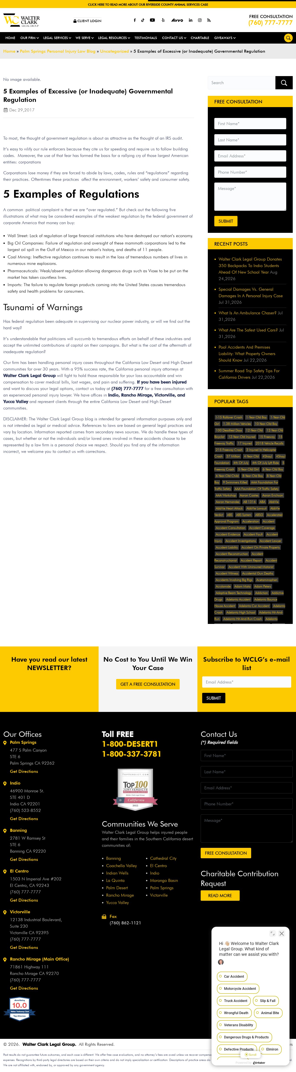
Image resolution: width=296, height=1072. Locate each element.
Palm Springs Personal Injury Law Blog (58, 51)
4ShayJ (267, 456)
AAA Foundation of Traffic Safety (256, 489)
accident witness (227, 573)
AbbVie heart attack (229, 508)
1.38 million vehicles (237, 424)
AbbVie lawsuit (257, 508)
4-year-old (251, 456)
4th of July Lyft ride (265, 463)
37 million (233, 456)
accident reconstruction (232, 554)
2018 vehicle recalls (269, 443)
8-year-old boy (252, 476)
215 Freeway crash (229, 450)
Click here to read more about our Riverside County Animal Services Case (148, 4)
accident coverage (262, 528)
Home (10, 38)
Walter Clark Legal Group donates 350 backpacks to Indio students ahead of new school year (250, 265)
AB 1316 (249, 502)
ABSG (259, 515)
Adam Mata (242, 586)
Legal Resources (112, 38)
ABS (229, 515)
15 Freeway (267, 437)
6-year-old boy (273, 469)
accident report (251, 560)
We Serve (83, 38)
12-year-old (254, 430)
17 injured (245, 443)
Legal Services (55, 38)
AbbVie (273, 502)
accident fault (253, 534)
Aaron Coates (249, 495)
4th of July (240, 463)
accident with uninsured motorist (251, 567)
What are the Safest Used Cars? (248, 330)
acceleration (250, 521)
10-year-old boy (266, 424)
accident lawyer (270, 541)
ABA (262, 502)
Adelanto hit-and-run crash (242, 619)
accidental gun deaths (257, 573)
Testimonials (146, 38)
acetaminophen (266, 580)
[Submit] (284, 82)
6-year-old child (227, 476)
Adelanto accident (238, 599)
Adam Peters (262, 586)
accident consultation (230, 528)
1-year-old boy (256, 417)
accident (268, 521)
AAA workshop (226, 495)
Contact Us (172, 38)
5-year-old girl (248, 469)
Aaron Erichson (272, 495)
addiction (261, 593)
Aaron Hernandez (227, 502)
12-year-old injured (241, 437)
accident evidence (228, 534)
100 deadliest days (229, 430)
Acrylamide (223, 586)
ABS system (243, 515)
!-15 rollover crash (229, 417)
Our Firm (28, 38)
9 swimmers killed (235, 482)
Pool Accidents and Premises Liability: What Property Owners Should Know (247, 353)
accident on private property (261, 547)
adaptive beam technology (233, 593)
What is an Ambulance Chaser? (247, 312)
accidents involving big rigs (234, 580)
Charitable (200, 38)
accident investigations (241, 541)
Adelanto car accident (254, 606)
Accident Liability (227, 547)
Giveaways (223, 38)
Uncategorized (114, 51)
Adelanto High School (240, 612)
